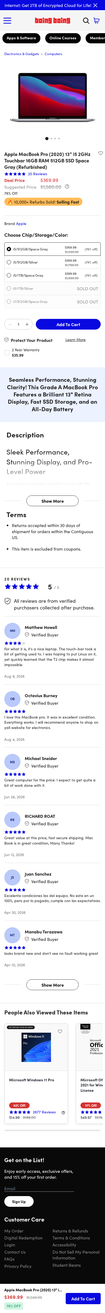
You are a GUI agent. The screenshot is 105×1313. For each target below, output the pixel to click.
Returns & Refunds (70, 1231)
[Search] (86, 20)
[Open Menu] (8, 20)
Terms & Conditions (71, 1238)
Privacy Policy (18, 1266)
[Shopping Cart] (96, 20)
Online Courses (63, 37)
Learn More (75, 339)
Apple (21, 223)
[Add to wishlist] (100, 153)
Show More (52, 501)
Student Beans (66, 1265)
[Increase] (27, 324)
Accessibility (64, 1244)
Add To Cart (68, 324)
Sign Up (19, 1201)
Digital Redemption (23, 1238)
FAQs (9, 1259)
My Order (13, 1231)
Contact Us (15, 1252)
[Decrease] (10, 324)
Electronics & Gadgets (21, 53)
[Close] (95, 5)
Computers (53, 53)
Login (9, 1244)
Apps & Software (21, 37)
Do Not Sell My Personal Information (76, 1255)
